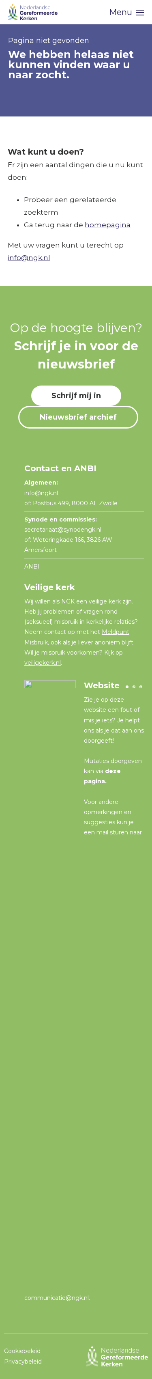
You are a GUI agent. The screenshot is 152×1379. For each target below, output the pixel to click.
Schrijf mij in (76, 395)
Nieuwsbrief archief (78, 417)
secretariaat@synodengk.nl (62, 529)
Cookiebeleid (22, 1351)
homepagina (108, 225)
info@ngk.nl (29, 258)
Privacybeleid (23, 1361)
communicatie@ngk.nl (56, 1297)
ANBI (32, 566)
